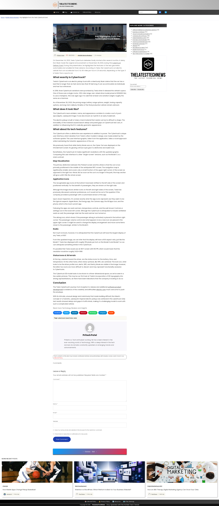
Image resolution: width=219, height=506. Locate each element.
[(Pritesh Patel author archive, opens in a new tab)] (90, 331)
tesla (75, 318)
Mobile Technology (138, 49)
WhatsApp (93, 313)
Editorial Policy (58, 358)
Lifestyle (135, 46)
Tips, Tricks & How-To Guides (141, 53)
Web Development (81, 486)
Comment (56, 379)
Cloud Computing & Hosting (141, 34)
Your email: (133, 84)
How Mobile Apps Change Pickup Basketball (19, 490)
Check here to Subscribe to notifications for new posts (70, 434)
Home (2, 17)
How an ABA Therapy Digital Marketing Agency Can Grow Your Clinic (173, 490)
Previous (87, 451)
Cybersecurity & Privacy (140, 36)
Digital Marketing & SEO (139, 38)
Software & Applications (140, 52)
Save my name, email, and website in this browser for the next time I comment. (78, 430)
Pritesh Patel (60, 55)
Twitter (66, 313)
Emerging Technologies (140, 40)
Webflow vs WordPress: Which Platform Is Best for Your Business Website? (103, 490)
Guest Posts (69, 318)
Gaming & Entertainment (140, 42)
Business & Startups (138, 32)
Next (93, 451)
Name (55, 404)
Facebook (57, 313)
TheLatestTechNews (98, 505)
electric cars (101, 289)
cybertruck (61, 318)
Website (55, 421)
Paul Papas (82, 494)
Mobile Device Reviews (12, 17)
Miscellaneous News (139, 47)
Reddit (111, 313)
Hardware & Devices (139, 44)
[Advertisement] (74, 38)
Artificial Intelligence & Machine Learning (144, 30)
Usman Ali (9, 494)
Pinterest (83, 313)
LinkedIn (74, 313)
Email (55, 413)
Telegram (103, 313)
